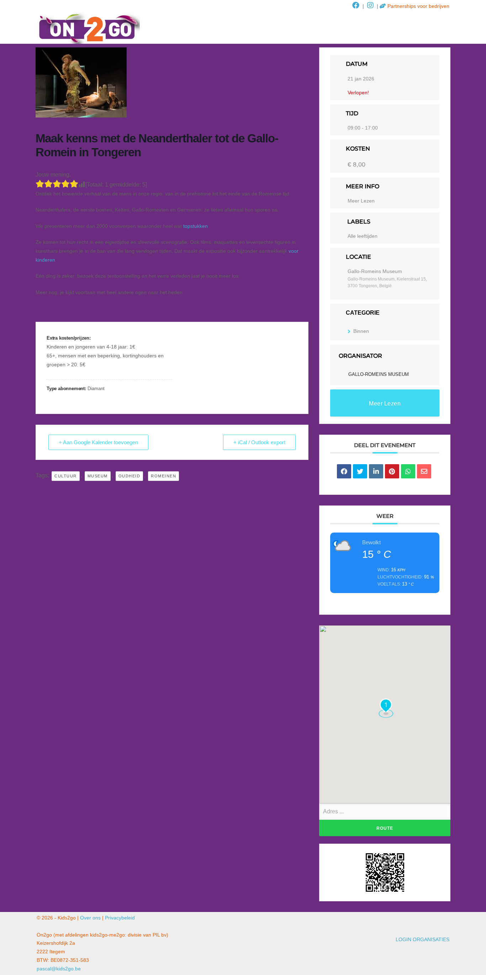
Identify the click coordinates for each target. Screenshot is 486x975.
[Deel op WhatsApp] (408, 471)
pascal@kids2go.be (59, 968)
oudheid (129, 476)
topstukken (195, 226)
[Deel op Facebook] (344, 471)
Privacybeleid (120, 918)
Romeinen (163, 476)
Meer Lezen (361, 201)
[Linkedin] (376, 471)
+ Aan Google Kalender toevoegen (98, 442)
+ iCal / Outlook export (259, 442)
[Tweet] (360, 471)
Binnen (361, 331)
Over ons (90, 918)
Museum (98, 476)
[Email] (424, 471)
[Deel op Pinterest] (392, 471)
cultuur (65, 476)
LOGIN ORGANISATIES (422, 939)
